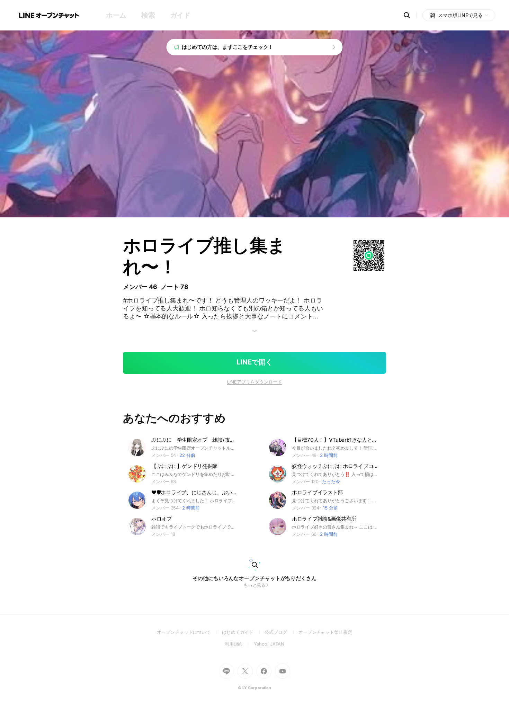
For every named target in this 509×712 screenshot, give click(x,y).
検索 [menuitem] (148, 15)
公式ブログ (281, 632)
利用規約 (239, 644)
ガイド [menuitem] (180, 15)
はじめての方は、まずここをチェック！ (228, 47)
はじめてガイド (243, 632)
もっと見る (254, 585)
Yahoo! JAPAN (269, 644)
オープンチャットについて (189, 632)
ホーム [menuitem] (116, 15)
